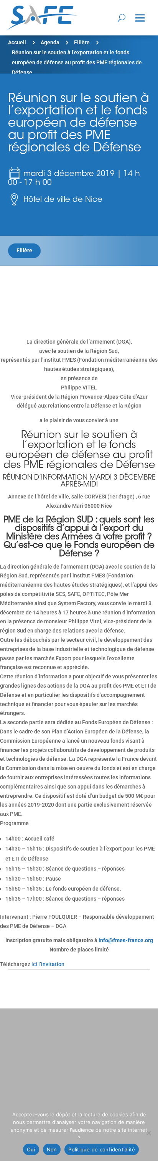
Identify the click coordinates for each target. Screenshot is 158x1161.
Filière (82, 42)
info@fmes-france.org (126, 940)
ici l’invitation (47, 964)
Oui (31, 1149)
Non (52, 1149)
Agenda (50, 42)
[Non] (148, 1133)
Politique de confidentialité (101, 1149)
